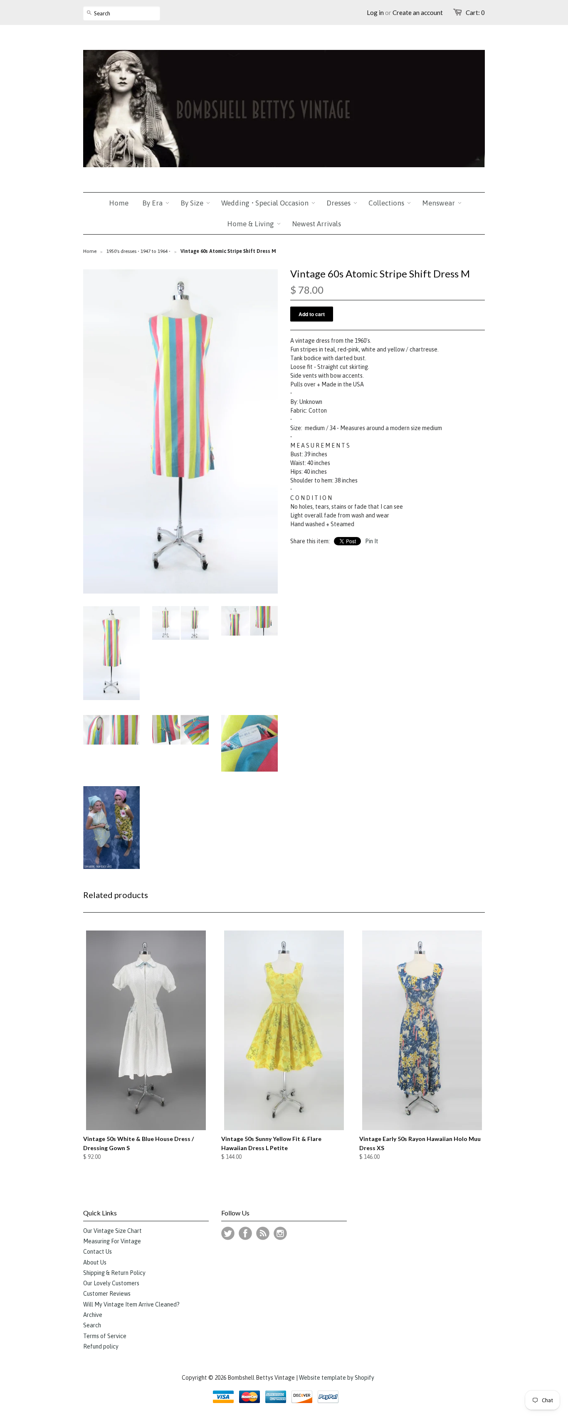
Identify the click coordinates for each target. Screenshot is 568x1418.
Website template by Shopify (336, 1377)
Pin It (371, 541)
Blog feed (262, 1233)
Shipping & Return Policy (114, 1273)
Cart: (475, 12)
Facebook (245, 1233)
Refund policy (101, 1346)
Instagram (280, 1233)
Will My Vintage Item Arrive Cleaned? (131, 1304)
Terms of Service (104, 1336)
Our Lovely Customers (111, 1283)
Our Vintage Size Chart (112, 1230)
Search (92, 1325)
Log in (375, 12)
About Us (94, 1262)
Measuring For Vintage (112, 1241)
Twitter (228, 1233)
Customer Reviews (107, 1293)
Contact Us (97, 1251)
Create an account (418, 12)
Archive (92, 1315)
